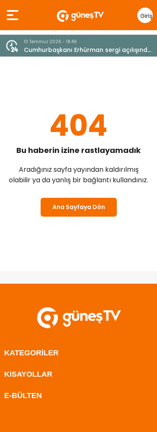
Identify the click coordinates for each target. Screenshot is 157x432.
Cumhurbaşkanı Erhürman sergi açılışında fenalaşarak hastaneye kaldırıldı (88, 50)
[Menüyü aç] (13, 15)
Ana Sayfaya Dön (78, 207)
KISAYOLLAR (28, 374)
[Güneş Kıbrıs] (80, 15)
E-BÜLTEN (23, 395)
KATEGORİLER (31, 353)
